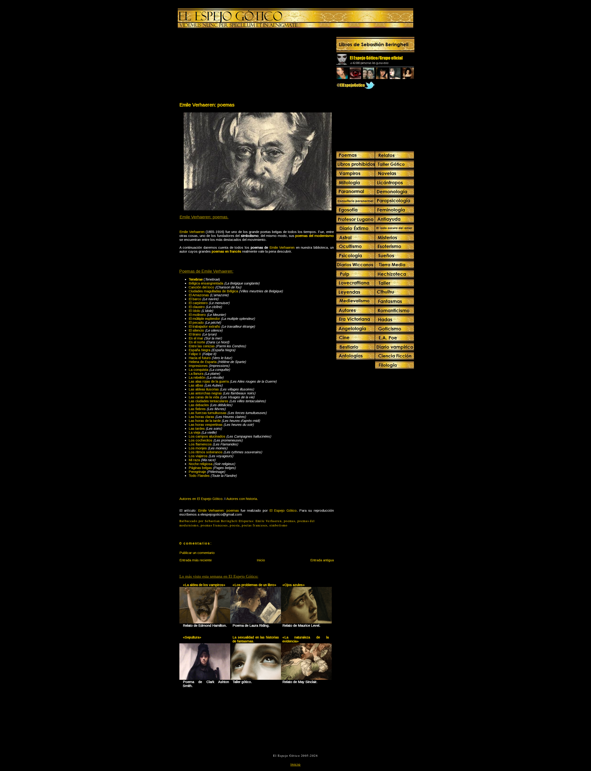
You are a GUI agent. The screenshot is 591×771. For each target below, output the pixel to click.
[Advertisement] (217, 66)
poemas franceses (214, 525)
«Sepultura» (192, 637)
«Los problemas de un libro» (254, 585)
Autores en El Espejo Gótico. (201, 499)
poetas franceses (254, 525)
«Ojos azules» (293, 585)
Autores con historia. (242, 499)
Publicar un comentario (197, 553)
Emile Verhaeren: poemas (207, 104)
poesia (235, 525)
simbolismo (278, 525)
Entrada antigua (322, 560)
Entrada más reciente (195, 560)
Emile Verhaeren (269, 521)
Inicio (261, 560)
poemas (289, 521)
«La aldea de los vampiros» (204, 585)
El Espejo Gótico (283, 510)
